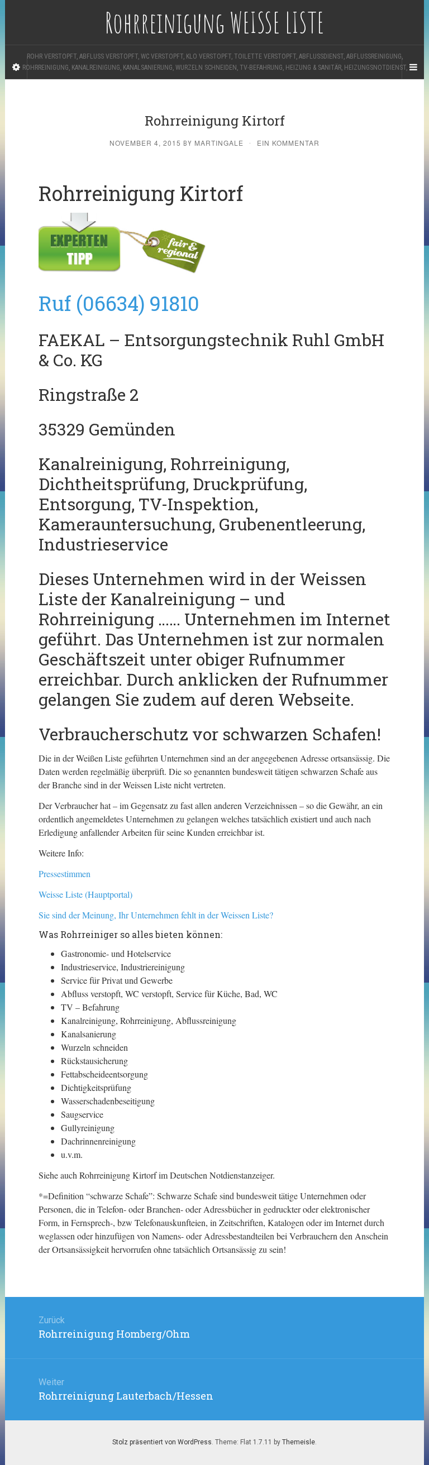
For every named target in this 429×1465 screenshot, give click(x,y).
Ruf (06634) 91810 (119, 303)
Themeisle (298, 1442)
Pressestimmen (64, 873)
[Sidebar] (16, 67)
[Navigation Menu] (413, 67)
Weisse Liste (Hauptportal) (85, 894)
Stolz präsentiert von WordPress (162, 1442)
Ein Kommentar (288, 142)
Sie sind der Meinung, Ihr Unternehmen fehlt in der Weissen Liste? (156, 915)
